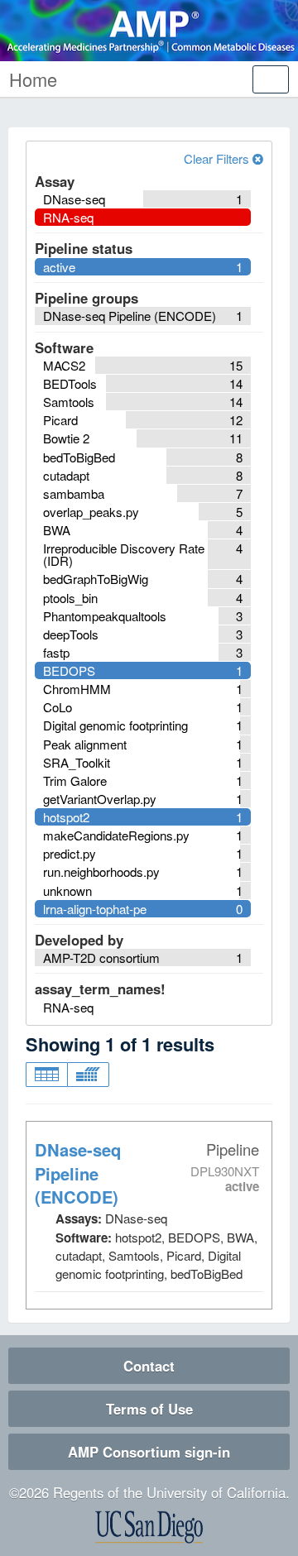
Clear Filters (218, 158)
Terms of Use (149, 1409)
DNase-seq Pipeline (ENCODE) (78, 1173)
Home (33, 79)
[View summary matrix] (88, 1074)
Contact (149, 1366)
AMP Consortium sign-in (149, 1452)
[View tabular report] (46, 1074)
